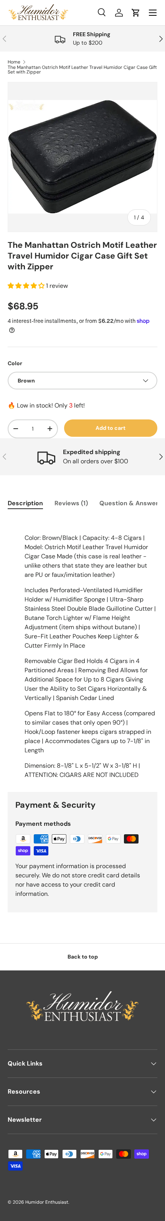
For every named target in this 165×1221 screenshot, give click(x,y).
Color (15, 363)
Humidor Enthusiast (46, 1202)
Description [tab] (25, 503)
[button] (27, 286)
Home (14, 62)
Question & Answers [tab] (130, 503)
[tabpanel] (82, 649)
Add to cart (110, 427)
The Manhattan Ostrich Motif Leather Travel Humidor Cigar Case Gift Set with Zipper (82, 69)
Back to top (83, 956)
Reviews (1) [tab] (71, 503)
